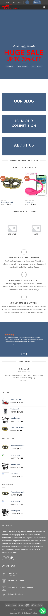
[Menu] (44, 7)
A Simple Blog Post (15, 594)
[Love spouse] (36, 185)
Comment (11, 575)
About (8, 2)
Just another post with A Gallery (20, 587)
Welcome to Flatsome (16, 581)
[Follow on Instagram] (8, 558)
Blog (13, 2)
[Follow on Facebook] (4, 558)
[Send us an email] (12, 558)
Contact (19, 2)
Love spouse (29, 202)
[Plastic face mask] (12, 185)
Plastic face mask (7, 202)
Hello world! (13, 573)
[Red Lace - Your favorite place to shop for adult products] (20, 7)
